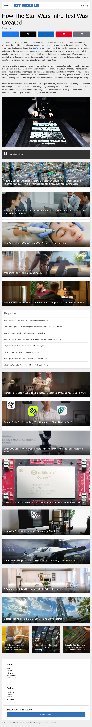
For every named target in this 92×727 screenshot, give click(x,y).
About (9, 668)
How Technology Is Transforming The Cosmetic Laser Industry (35, 243)
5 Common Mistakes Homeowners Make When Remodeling (33, 589)
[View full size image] (46, 122)
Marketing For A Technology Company (23, 273)
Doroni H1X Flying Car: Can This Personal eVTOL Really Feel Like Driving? (40, 560)
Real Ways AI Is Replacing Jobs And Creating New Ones (31, 531)
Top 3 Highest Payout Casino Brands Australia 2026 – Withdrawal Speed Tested (14, 647)
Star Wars (37, 48)
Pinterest (10, 697)
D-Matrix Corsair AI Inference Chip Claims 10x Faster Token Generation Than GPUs (45, 502)
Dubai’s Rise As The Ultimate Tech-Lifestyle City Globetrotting (35, 619)
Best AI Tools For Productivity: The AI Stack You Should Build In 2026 (38, 422)
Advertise (10, 673)
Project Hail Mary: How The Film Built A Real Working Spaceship (45, 647)
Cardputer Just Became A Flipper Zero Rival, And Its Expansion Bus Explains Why (76, 647)
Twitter (9, 694)
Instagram (10, 699)
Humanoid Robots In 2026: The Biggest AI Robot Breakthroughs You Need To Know (45, 393)
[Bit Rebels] (25, 7)
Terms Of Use (11, 678)
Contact (9, 671)
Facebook (10, 692)
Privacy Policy (11, 675)
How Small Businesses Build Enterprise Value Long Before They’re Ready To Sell (44, 302)
